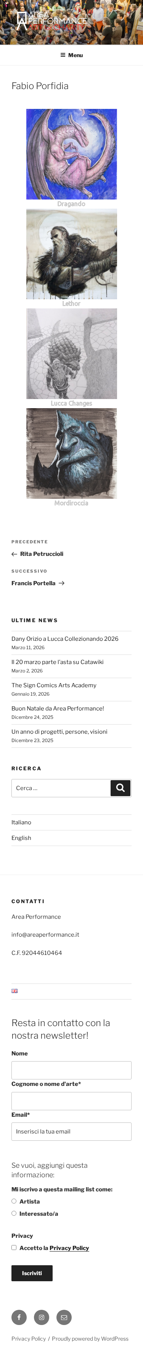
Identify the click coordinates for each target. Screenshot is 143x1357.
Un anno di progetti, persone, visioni (59, 731)
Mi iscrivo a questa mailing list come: (61, 1189)
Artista (29, 1201)
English (21, 838)
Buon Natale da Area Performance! (57, 708)
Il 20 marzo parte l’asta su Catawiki (57, 662)
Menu (75, 55)
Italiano (21, 822)
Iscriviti (32, 1273)
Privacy (22, 1235)
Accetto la (54, 1248)
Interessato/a (38, 1213)
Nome (19, 1053)
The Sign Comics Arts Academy (53, 685)
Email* (20, 1114)
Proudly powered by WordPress (90, 1338)
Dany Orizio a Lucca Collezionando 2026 (65, 638)
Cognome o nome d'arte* (46, 1084)
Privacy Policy (69, 1248)
